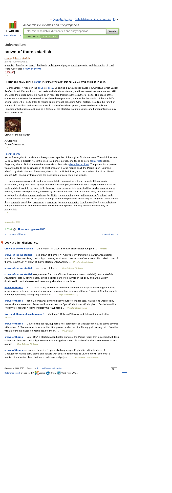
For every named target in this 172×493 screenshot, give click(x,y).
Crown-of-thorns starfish (19, 248)
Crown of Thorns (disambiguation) (24, 314)
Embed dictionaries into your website (93, 19)
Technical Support (44, 368)
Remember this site (62, 19)
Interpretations (49, 36)
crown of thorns (18, 234)
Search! (112, 31)
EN (114, 19)
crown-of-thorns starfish (19, 254)
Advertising (56, 368)
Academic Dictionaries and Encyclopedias (51, 25)
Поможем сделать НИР (31, 229)
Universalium (32, 36)
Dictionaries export (12, 373)
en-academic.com (12, 35)
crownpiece (108, 234)
